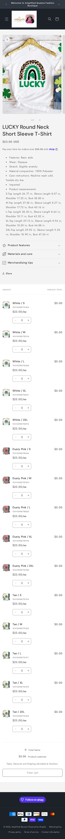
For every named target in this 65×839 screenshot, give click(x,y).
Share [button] (9, 273)
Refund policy (55, 826)
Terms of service (31, 832)
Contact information (51, 832)
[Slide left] (25, 120)
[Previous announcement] (6, 4)
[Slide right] (40, 120)
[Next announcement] (58, 4)
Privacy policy (15, 832)
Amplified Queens (20, 826)
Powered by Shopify (37, 826)
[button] (6, 19)
